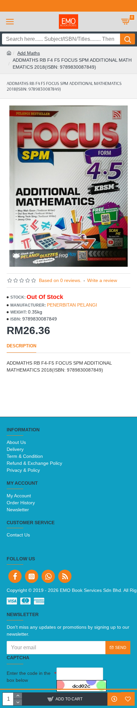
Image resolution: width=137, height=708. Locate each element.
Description (21, 345)
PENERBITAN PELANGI (72, 305)
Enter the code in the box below (29, 677)
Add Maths (28, 53)
